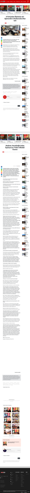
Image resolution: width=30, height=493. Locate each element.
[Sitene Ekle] (2, 477)
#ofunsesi (9, 383)
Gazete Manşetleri (22, 486)
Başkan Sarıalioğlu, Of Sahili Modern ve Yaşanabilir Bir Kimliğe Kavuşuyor (26, 67)
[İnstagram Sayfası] (3, 476)
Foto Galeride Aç (12, 435)
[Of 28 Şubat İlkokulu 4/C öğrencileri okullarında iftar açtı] (10, 30)
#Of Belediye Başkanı (17, 384)
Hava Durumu (22, 474)
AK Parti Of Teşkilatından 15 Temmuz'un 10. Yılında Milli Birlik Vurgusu (26, 41)
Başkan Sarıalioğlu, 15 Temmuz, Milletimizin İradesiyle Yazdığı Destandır (26, 60)
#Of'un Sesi (4, 92)
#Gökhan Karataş (5, 383)
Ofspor (14, 1)
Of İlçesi (11, 194)
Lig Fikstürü (22, 479)
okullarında (8, 46)
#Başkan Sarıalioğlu (6, 384)
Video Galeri (12, 475)
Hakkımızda (2, 480)
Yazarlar (12, 477)
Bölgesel (11, 1)
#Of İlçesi (12, 91)
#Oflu (4, 91)
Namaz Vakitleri (22, 477)
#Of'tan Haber (17, 383)
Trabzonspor (18, 1)
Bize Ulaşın (12, 484)
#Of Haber (15, 91)
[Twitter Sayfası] (2, 476)
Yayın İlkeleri (2, 481)
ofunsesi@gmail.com (9, 97)
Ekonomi (24, 1)
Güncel (22, 1)
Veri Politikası (2, 482)
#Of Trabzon (11, 382)
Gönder (19, 458)
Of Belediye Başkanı (6, 189)
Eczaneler (22, 478)
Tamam (26, 492)
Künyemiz (12, 482)
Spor (16, 480)
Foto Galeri (12, 473)
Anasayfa (2, 4)
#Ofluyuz (9, 91)
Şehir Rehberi (22, 484)
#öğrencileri (14, 92)
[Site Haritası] (0, 477)
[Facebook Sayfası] (0, 476)
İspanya (4, 182)
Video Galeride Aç (11, 399)
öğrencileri (13, 55)
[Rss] (7, 476)
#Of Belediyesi (11, 384)
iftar (16, 60)
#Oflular (6, 91)
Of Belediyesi (11, 233)
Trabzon (8, 1)
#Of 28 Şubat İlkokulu (9, 92)
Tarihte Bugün (22, 480)
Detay (22, 492)
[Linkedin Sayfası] (6, 476)
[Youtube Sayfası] (4, 476)
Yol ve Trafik (22, 475)
